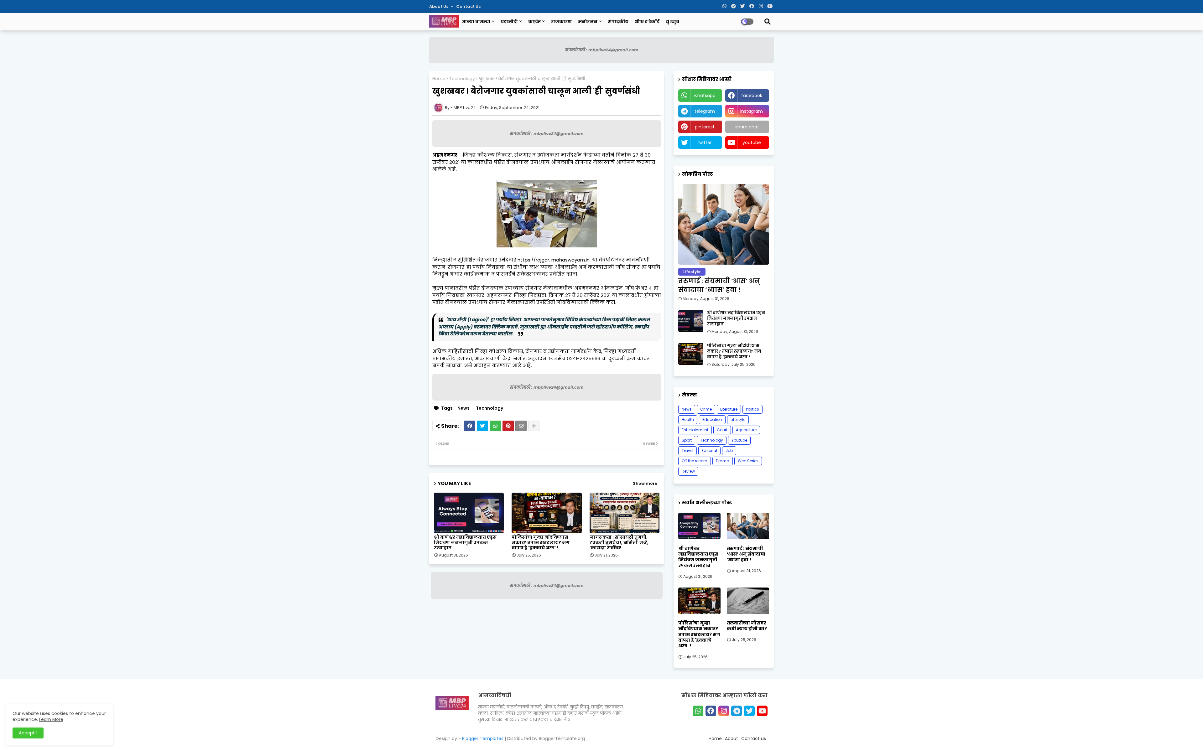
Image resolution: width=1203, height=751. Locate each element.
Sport (687, 440)
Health (688, 419)
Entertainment (695, 429)
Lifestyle (738, 419)
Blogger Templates (482, 738)
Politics (752, 409)
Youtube (739, 440)
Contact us (468, 6)
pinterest (705, 127)
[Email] (521, 426)
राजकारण (561, 21)
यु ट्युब (672, 21)
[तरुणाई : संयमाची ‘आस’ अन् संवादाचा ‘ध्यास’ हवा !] (723, 224)
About (731, 738)
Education (712, 419)
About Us (439, 6)
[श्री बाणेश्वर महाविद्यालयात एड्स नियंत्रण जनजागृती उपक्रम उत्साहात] (690, 321)
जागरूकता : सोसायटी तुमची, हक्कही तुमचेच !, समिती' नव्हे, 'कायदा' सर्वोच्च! (619, 543)
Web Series (748, 461)
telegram (705, 111)
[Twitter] (482, 426)
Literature (728, 409)
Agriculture (746, 429)
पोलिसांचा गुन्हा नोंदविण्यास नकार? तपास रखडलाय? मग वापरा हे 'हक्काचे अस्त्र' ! (541, 543)
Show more (645, 483)
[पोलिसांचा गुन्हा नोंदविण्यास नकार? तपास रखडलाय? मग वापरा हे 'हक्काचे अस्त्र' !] (690, 354)
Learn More (51, 719)
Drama (722, 461)
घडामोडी (509, 21)
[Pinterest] (508, 426)
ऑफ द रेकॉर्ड (647, 21)
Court (722, 429)
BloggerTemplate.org (562, 738)
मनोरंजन (587, 21)
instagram (751, 111)
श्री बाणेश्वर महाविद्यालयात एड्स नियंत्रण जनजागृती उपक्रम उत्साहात (465, 543)
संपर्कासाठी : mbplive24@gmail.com (601, 50)
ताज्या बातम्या (476, 21)
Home (438, 79)
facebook (751, 95)
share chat (747, 127)
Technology (462, 79)
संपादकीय (618, 21)
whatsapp (705, 95)
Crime (706, 409)
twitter (704, 142)
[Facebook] (469, 426)
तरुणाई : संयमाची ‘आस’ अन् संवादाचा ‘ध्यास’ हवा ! (719, 285)
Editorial (709, 450)
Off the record (694, 461)
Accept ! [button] (28, 733)
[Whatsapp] (495, 426)
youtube (751, 142)
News (463, 408)
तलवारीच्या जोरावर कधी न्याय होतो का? (747, 625)
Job (729, 450)
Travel (687, 450)
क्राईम (534, 21)
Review (688, 471)
